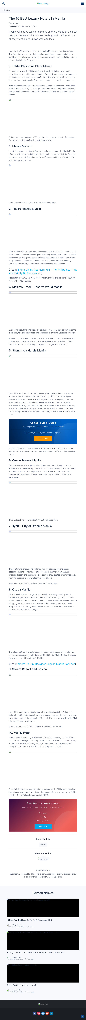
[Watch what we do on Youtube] (47, 1013)
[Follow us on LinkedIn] (51, 1013)
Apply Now (43, 826)
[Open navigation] (82, 3)
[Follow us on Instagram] (38, 1013)
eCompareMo (43, 870)
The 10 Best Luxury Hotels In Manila (22, 985)
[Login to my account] (4, 3)
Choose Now (43, 438)
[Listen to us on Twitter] (43, 1013)
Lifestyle (43, 844)
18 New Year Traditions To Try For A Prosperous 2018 (29, 920)
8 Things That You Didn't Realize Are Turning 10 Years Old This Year (35, 953)
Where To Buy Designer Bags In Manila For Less (46, 663)
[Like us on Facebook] (34, 1013)
